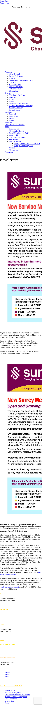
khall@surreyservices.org (9, 587)
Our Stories (13, 139)
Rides (11, 99)
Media (11, 120)
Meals (11, 101)
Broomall (12, 114)
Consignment (9, 152)
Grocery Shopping (16, 108)
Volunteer (8, 123)
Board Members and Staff (18, 133)
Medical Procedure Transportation (17, 695)
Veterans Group (15, 89)
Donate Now (5, 3)
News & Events (15, 141)
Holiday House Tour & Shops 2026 (27, 144)
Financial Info (14, 129)
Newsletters (13, 91)
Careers (12, 148)
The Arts (12, 82)
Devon (11, 118)
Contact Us (13, 150)
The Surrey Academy (17, 95)
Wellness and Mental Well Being (21, 80)
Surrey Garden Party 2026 (23, 146)
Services (8, 93)
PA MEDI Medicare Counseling (21, 106)
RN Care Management (13, 692)
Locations (8, 112)
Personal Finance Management (16, 697)
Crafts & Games (15, 85)
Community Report (16, 131)
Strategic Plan (14, 135)
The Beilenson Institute (17, 137)
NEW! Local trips (16, 87)
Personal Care (10, 690)
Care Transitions (11, 699)
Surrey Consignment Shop (7, 657)
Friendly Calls (14, 110)
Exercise (12, 78)
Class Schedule (15, 74)
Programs (8, 72)
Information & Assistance (18, 104)
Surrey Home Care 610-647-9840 (11, 685)
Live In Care (9, 701)
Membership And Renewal (14, 125)
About (7, 127)
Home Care (4, 1)
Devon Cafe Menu (16, 76)
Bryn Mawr (13, 116)
